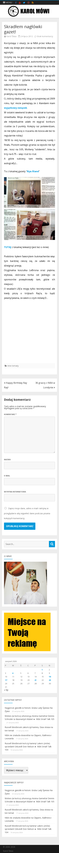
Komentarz (10, 414)
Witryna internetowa (15, 492)
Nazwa (7, 459)
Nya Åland (33, 171)
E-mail (7, 475)
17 (6, 680)
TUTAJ (7, 247)
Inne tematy (13, 365)
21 (36, 680)
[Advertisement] (29, 333)
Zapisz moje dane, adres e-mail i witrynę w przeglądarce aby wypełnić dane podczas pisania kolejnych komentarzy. (27, 513)
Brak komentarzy (45, 36)
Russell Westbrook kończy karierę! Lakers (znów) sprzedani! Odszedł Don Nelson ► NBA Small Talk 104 (28, 746)
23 (50, 680)
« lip (6, 689)
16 (50, 676)
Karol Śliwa (11, 36)
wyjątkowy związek (15, 107)
